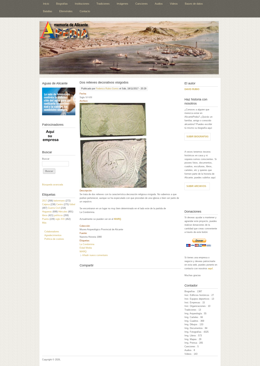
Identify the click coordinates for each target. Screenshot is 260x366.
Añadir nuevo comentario (95, 255)
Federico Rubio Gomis (107, 88)
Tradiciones (103, 3)
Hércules (62, 211)
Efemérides (66, 11)
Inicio (46, 3)
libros (45, 215)
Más (44, 222)
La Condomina (87, 244)
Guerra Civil (54, 208)
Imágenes (122, 3)
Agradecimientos (53, 235)
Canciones (141, 3)
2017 (44, 200)
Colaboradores (51, 231)
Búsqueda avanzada (52, 184)
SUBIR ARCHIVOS (196, 186)
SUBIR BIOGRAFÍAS (197, 136)
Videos (174, 3)
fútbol (72, 204)
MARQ (83, 251)
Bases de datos (194, 3)
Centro (59, 204)
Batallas (47, 11)
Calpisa (46, 204)
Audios (159, 3)
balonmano (59, 200)
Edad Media (86, 247)
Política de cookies (54, 239)
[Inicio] (129, 47)
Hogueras (47, 211)
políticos (58, 215)
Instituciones (82, 3)
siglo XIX (60, 219)
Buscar (45, 158)
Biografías (62, 3)
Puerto (45, 219)
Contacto (85, 11)
